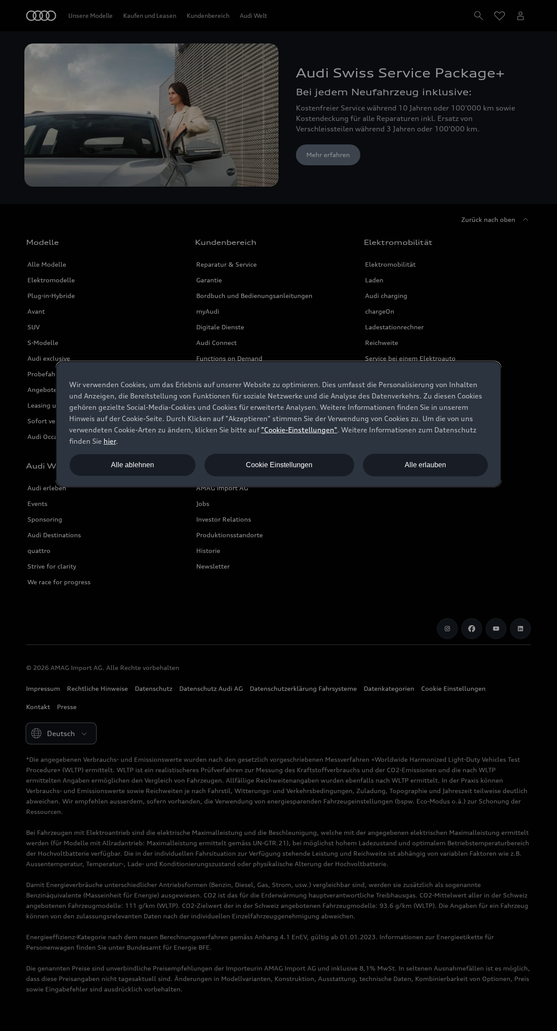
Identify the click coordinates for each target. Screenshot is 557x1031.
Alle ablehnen (132, 465)
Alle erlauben (425, 465)
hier (110, 441)
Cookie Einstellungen (279, 465)
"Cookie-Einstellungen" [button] (299, 429)
